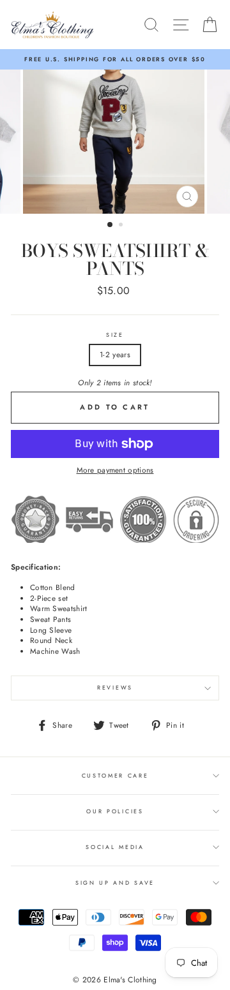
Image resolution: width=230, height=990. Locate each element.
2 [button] (122, 226)
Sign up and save (115, 882)
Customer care (115, 775)
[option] (115, 59)
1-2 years (115, 354)
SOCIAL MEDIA (115, 847)
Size (115, 335)
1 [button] (110, 225)
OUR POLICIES (114, 811)
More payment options (115, 470)
